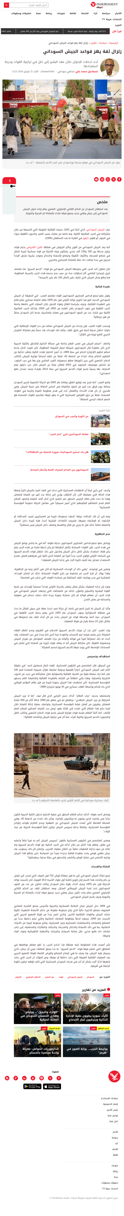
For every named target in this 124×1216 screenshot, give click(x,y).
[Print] (96, 179)
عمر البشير (49, 977)
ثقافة (73, 13)
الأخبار (118, 13)
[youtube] (33, 1078)
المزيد (118, 25)
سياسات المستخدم (109, 1098)
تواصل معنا (113, 1115)
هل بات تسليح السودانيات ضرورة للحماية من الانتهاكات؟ (57, 452)
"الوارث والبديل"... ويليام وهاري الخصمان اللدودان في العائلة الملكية (39, 1016)
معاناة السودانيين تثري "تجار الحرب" (68, 434)
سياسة (106, 13)
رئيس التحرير (112, 1110)
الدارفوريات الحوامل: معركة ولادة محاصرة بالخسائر (40, 1051)
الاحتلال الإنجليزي (33, 977)
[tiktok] (15, 1078)
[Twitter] (50, 1078)
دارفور (86, 238)
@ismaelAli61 (48, 71)
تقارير (93, 43)
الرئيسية (113, 43)
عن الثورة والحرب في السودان (71, 416)
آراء (95, 13)
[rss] (7, 1078)
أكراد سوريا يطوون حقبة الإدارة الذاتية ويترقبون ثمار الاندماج (87, 1018)
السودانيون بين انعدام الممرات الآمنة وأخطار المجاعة (59, 470)
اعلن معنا (113, 1121)
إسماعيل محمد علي (86, 71)
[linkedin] (24, 1078)
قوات (61, 977)
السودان (90, 977)
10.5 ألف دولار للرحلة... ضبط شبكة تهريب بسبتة (102, 31)
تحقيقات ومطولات (21, 13)
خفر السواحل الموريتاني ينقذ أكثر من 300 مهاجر (54, 31)
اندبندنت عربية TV (112, 19)
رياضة (49, 13)
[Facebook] (59, 1078)
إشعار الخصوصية (110, 1104)
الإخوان (18, 977)
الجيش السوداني (96, 229)
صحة (38, 13)
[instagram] (41, 1078)
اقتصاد (85, 13)
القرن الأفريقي (34, 247)
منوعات (61, 13)
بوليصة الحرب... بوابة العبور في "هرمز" (87, 1051)
